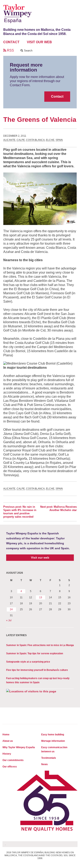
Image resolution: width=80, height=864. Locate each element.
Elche (50, 140)
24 (11, 609)
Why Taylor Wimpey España (18, 747)
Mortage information (53, 741)
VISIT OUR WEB (39, 42)
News (44, 764)
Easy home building (52, 734)
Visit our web (40, 557)
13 (40, 597)
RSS (10, 50)
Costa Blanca (35, 140)
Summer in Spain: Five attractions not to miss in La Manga (40, 645)
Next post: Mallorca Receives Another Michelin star (58, 508)
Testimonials (48, 757)
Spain (59, 140)
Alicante (9, 140)
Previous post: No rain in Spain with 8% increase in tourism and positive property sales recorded (19, 511)
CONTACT (11, 42)
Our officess (9, 766)
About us (7, 741)
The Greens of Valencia (39, 119)
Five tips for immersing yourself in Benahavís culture (37, 670)
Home (5, 734)
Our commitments (13, 760)
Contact (57, 96)
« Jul (8, 620)
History (6, 753)
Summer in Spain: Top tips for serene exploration (34, 653)
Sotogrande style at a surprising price (28, 661)
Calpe (21, 140)
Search (27, 50)
